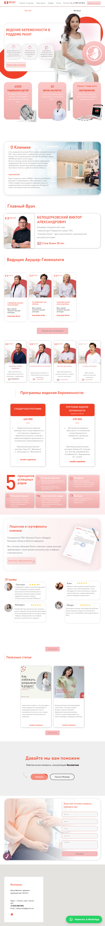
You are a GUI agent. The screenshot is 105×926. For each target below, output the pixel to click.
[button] (94, 3)
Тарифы (51, 3)
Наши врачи (40, 3)
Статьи (58, 3)
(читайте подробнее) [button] (28, 459)
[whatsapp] (12, 914)
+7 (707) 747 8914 (79, 3)
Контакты (66, 3)
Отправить (80, 854)
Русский (28, 10)
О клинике (30, 3)
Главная (22, 3)
